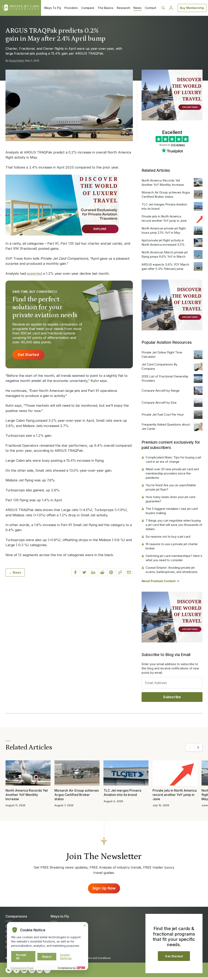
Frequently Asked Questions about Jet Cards (166, 427)
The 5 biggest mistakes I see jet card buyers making (172, 511)
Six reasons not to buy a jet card (168, 536)
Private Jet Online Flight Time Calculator (162, 354)
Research (123, 8)
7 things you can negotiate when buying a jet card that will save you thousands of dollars (174, 525)
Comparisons (16, 916)
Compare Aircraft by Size (159, 402)
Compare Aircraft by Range (161, 390)
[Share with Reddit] (102, 572)
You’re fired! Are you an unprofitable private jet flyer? (171, 487)
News (137, 8)
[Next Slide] (198, 747)
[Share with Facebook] (75, 572)
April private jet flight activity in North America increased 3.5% (163, 242)
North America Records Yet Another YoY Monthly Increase (163, 182)
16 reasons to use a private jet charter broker (172, 546)
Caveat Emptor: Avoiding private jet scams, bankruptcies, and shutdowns (171, 570)
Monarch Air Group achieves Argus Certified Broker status (166, 194)
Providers (71, 8)
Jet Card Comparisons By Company (159, 366)
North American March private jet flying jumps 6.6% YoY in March (165, 254)
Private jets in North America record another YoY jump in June (164, 218)
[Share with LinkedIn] (93, 572)
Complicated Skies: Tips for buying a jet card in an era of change (173, 459)
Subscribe (172, 697)
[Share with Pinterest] (111, 572)
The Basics (105, 8)
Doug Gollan (16, 60)
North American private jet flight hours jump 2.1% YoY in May (164, 230)
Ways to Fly (59, 916)
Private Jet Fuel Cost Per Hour (163, 414)
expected (34, 273)
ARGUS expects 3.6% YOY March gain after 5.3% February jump (165, 267)
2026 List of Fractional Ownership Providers (165, 378)
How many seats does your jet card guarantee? (170, 499)
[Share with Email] (129, 572)
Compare (87, 8)
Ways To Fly (52, 8)
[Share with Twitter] (84, 572)
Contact (150, 8)
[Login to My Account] (171, 7)
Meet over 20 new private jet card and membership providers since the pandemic (172, 473)
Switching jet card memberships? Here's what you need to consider (174, 558)
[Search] (163, 7)
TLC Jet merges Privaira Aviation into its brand (164, 206)
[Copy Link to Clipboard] (120, 572)
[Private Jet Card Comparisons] (20, 8)
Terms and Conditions (97, 958)
